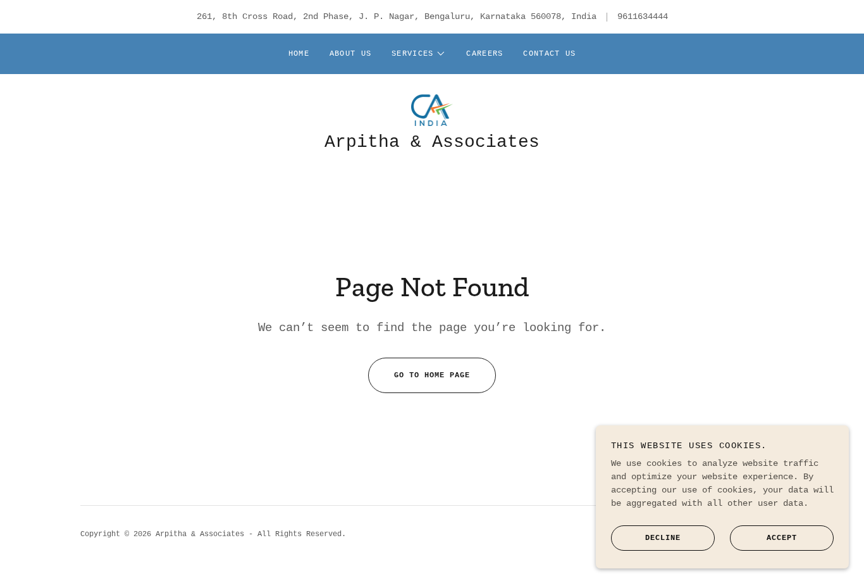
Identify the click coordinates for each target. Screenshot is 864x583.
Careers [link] (484, 53)
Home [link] (298, 53)
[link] (432, 110)
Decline (663, 537)
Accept (782, 537)
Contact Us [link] (549, 53)
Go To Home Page (432, 375)
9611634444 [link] (642, 16)
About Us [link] (350, 53)
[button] (419, 53)
